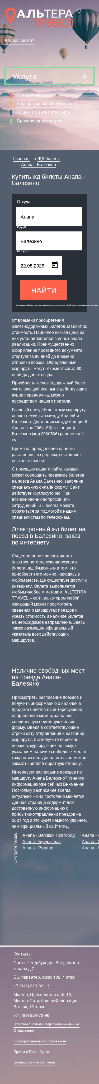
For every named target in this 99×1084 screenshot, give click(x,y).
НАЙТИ (43, 290)
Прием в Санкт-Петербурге (43, 112)
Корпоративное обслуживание (47, 103)
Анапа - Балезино (38, 164)
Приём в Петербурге (31, 1051)
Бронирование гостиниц (41, 121)
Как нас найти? (19, 40)
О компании (28, 95)
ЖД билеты (48, 158)
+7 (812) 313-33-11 (31, 986)
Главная (21, 158)
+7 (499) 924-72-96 (31, 1015)
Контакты (22, 954)
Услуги (24, 76)
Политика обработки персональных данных (46, 1024)
